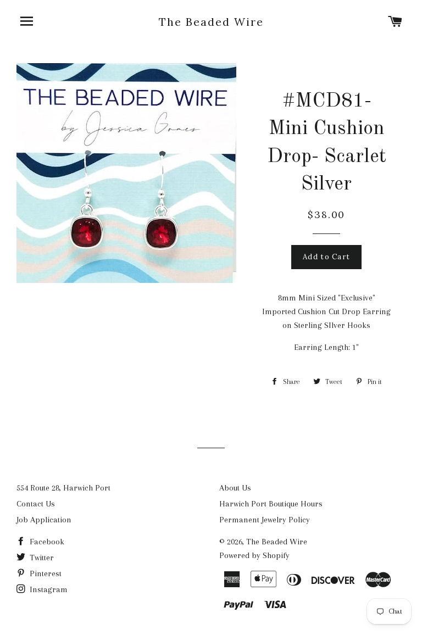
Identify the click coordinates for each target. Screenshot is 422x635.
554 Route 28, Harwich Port (63, 488)
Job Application (43, 520)
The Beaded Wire (211, 22)
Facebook (45, 542)
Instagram (47, 589)
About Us (235, 488)
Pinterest (44, 573)
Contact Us (35, 504)
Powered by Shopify (254, 555)
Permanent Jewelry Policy (264, 520)
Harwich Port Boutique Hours (271, 504)
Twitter (40, 557)
